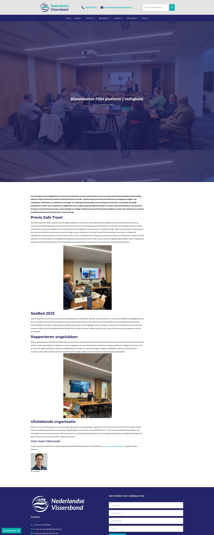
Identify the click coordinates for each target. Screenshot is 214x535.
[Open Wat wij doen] (110, 18)
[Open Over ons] (94, 18)
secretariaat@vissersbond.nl (113, 446)
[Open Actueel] (81, 18)
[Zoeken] (172, 7)
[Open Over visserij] (137, 18)
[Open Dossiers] (122, 18)
